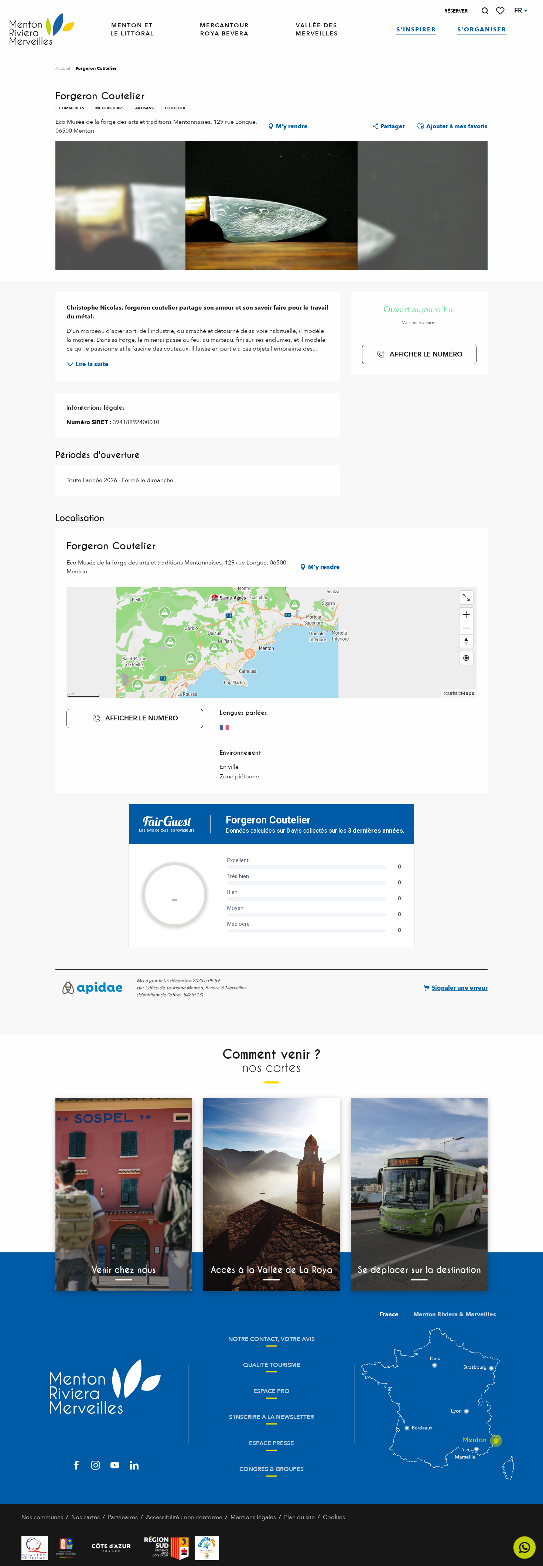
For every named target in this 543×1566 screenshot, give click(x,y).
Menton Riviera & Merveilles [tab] (454, 1314)
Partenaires (123, 1517)
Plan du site (299, 1517)
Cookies (334, 1517)
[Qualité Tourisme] (34, 1548)
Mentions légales (253, 1517)
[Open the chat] (524, 1547)
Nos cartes (85, 1517)
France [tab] (389, 1314)
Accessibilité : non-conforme (184, 1517)
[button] (485, 10)
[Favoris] (501, 11)
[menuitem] (42, 29)
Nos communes (42, 1517)
